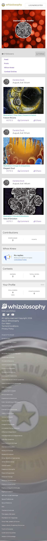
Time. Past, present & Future (24, 115)
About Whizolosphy (10, 321)
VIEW (42, 285)
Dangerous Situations (8, 372)
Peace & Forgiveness (8, 473)
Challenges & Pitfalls (8, 357)
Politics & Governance (8, 484)
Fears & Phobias (7, 406)
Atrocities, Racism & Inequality (11, 353)
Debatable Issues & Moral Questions (13, 379)
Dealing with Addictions (9, 376)
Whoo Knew (9, 68)
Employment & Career (9, 391)
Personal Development (9, 480)
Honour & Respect (7, 417)
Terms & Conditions (10, 326)
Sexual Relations (7, 503)
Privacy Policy (8, 329)
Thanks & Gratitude (8, 510)
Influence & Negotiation (9, 432)
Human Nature (6, 421)
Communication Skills (9, 364)
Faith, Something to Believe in (11, 402)
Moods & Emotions (21, 216)
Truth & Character (7, 529)
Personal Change (7, 477)
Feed (6, 59)
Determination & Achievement (11, 383)
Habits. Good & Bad (8, 413)
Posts (6, 63)
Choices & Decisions (8, 361)
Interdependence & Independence (12, 435)
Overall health (6, 465)
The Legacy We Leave (8, 514)
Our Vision (6, 323)
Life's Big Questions (8, 439)
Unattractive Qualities (9, 533)
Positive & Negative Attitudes (11, 488)
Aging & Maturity (7, 346)
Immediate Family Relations (10, 428)
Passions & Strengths (8, 469)
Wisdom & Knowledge (8, 536)
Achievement (6, 338)
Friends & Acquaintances (9, 409)
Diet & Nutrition (7, 387)
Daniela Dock (18, 80)
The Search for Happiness (9, 518)
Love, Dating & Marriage (9, 443)
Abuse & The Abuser (8, 335)
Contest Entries (10, 72)
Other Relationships (8, 462)
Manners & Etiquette (8, 447)
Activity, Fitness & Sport (9, 342)
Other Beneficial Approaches (11, 458)
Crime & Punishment (8, 368)
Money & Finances (7, 450)
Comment (24, 120)
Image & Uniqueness (21, 166)
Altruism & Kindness (8, 350)
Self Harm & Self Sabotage (10, 495)
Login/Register (36, 5)
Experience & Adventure (9, 398)
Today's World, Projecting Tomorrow (13, 525)
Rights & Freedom (7, 491)
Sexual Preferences (7, 499)
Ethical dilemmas (7, 394)
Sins (3, 506)
